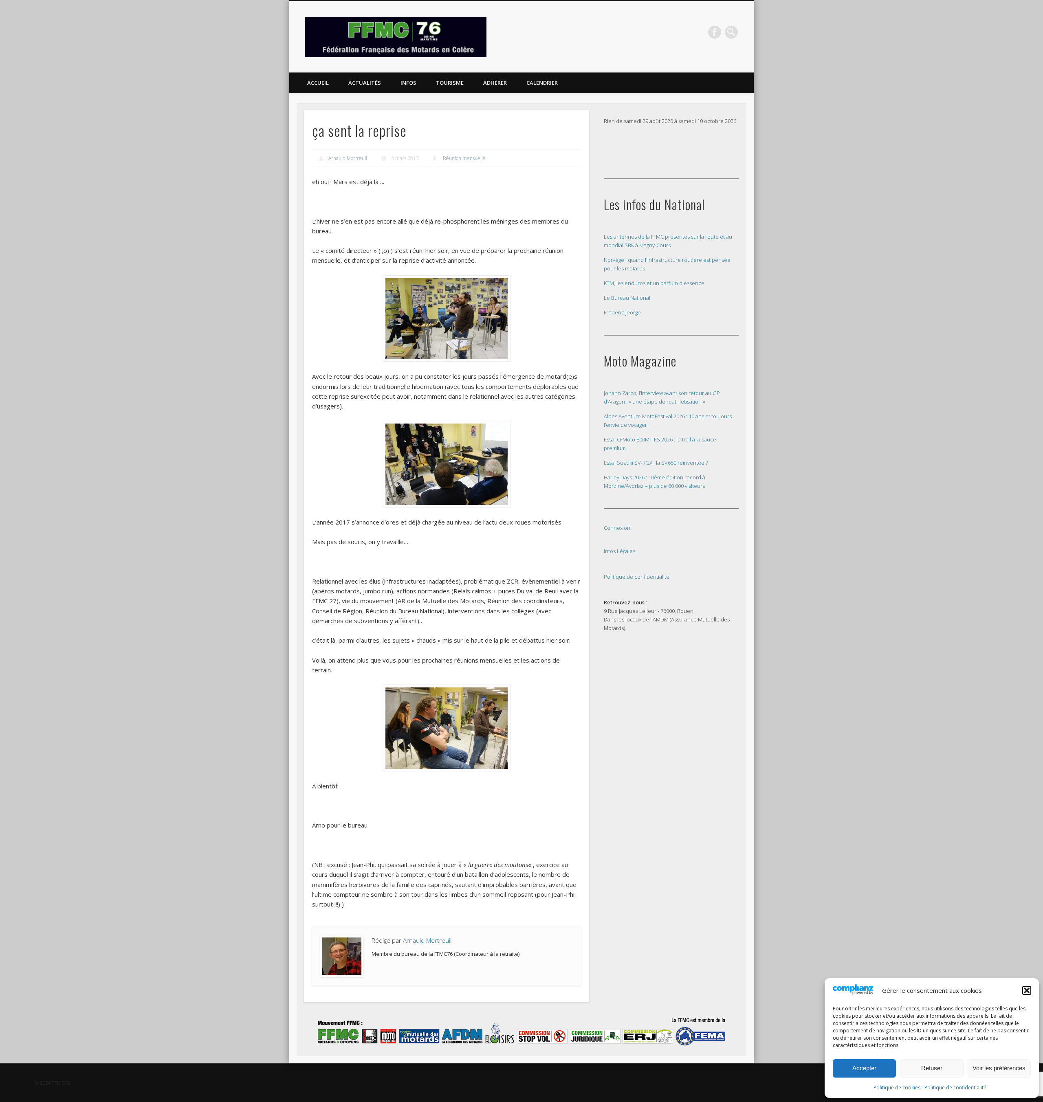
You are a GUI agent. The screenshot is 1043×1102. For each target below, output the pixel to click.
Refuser (931, 1068)
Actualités (364, 82)
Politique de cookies (897, 1087)
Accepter (864, 1068)
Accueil (318, 82)
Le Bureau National (627, 297)
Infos (408, 82)
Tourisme (450, 82)
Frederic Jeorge (622, 312)
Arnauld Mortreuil (347, 158)
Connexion (617, 527)
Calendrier (542, 82)
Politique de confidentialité (955, 1087)
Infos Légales (619, 551)
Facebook (714, 32)
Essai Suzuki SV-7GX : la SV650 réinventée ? (656, 462)
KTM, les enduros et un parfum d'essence (654, 283)
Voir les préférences (999, 1068)
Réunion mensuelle (464, 158)
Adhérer (495, 82)
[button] (1027, 990)
